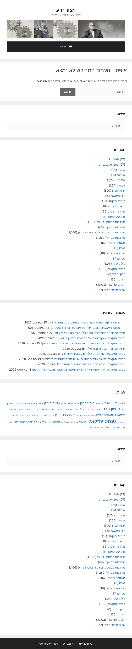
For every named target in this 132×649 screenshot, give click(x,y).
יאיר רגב (67, 409)
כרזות (53, 409)
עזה (46, 415)
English (114, 159)
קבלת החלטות (67, 422)
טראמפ (76, 409)
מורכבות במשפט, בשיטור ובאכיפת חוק (101, 232)
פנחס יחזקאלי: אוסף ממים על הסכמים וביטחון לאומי (92, 338)
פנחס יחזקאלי (116, 269)
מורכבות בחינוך (115, 227)
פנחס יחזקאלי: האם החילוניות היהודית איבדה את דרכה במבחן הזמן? (83, 343)
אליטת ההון (67, 403)
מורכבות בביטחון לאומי (111, 222)
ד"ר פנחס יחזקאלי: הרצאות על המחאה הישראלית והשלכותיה (87, 327)
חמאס (98, 409)
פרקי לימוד (118, 274)
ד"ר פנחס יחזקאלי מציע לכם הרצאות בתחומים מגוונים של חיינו (86, 322)
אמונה (121, 180)
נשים (122, 248)
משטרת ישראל (104, 415)
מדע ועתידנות (116, 211)
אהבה (121, 169)
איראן (98, 403)
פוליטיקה (119, 263)
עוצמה (51, 415)
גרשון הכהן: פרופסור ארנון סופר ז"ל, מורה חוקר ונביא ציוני (89, 333)
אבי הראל (109, 403)
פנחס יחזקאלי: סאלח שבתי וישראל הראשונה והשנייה (92, 364)
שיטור (11, 422)
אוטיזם (121, 175)
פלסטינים (121, 422)
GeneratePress (48, 643)
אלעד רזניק (52, 403)
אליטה (76, 404)
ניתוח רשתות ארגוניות (86, 415)
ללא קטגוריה (117, 206)
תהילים (106, 427)
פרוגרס (82, 422)
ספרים (121, 258)
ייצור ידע (66, 10)
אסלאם (31, 403)
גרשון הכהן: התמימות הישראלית (105, 348)
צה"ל (76, 422)
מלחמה (21, 409)
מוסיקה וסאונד (116, 217)
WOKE (121, 403)
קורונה (121, 279)
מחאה (28, 409)
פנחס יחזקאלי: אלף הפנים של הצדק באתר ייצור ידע (93, 353)
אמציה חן (39, 403)
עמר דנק (40, 415)
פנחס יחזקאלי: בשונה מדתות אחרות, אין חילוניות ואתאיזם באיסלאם (83, 359)
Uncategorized (108, 164)
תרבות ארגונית (96, 427)
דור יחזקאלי (118, 196)
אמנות (121, 185)
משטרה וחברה (116, 243)
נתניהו (72, 415)
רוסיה (49, 422)
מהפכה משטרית (41, 409)
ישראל (59, 409)
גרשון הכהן (118, 190)
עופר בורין (61, 415)
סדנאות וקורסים (115, 253)
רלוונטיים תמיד (116, 284)
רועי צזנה (41, 422)
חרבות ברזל (87, 409)
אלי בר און (87, 403)
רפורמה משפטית (25, 422)
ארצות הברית (19, 403)
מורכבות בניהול (115, 237)
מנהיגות (13, 409)
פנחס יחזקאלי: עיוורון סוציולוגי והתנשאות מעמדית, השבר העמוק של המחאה (78, 369)
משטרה (119, 415)
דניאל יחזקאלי (116, 201)
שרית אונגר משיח (114, 290)
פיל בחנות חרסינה (20, 415)
